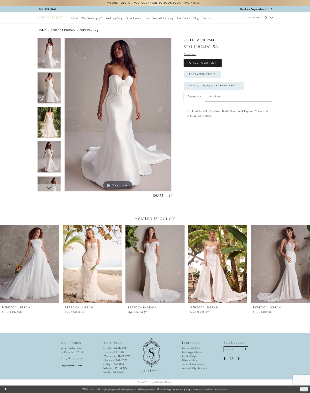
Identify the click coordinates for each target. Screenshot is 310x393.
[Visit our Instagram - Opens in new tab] (231, 359)
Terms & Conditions (193, 363)
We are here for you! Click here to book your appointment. (155, 2)
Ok (304, 389)
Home (42, 30)
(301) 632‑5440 (71, 358)
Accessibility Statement (195, 368)
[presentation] (29, 264)
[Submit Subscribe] (245, 349)
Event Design (189, 355)
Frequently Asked (192, 348)
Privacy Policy (189, 360)
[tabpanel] (49, 55)
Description (194, 96)
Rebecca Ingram (63, 30)
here (225, 389)
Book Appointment (202, 74)
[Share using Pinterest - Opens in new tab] (170, 196)
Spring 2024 (89, 30)
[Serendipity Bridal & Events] (50, 17)
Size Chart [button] (190, 54)
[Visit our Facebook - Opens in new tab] (225, 359)
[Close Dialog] (5, 389)
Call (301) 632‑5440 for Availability (214, 85)
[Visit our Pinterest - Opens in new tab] (239, 359)
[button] (254, 18)
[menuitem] (74, 18)
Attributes (215, 96)
